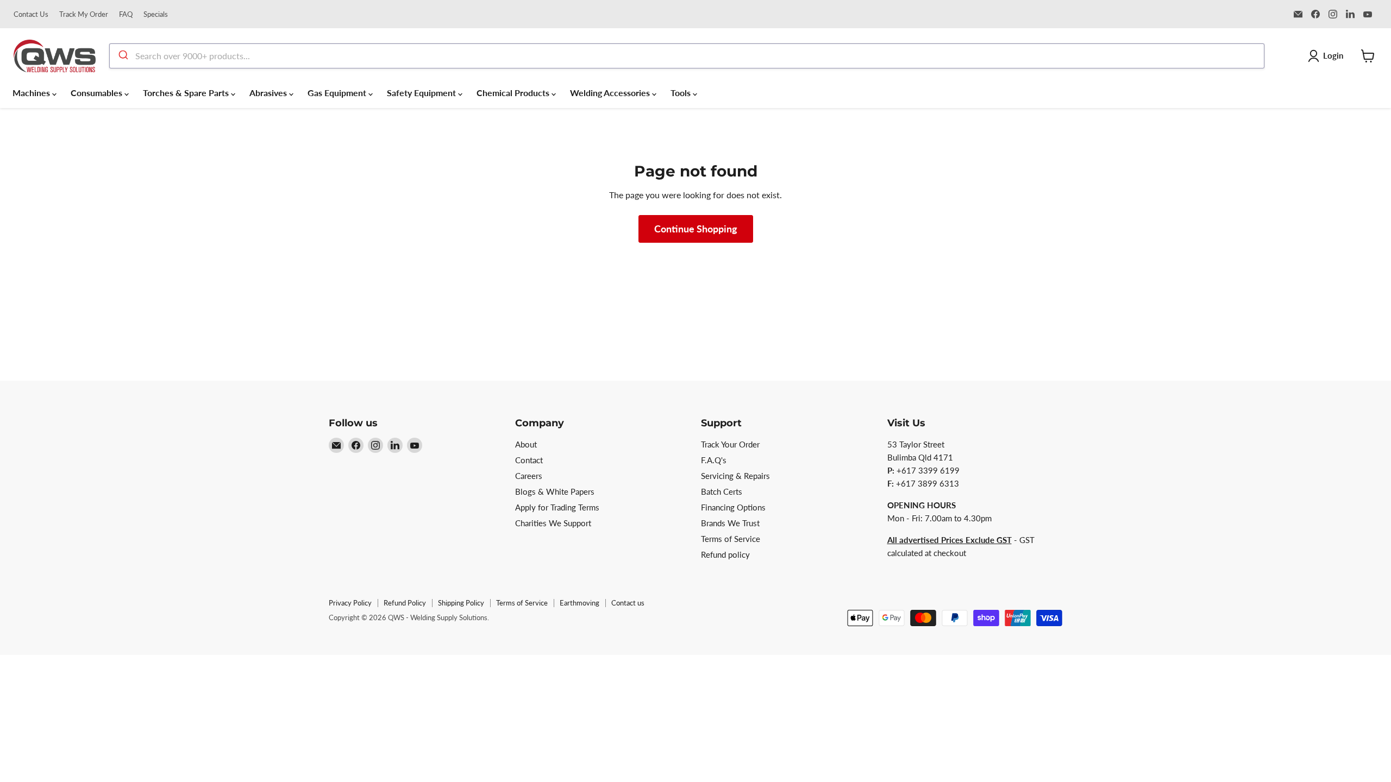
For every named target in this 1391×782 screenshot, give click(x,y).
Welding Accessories (611, 92)
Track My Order (83, 14)
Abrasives (269, 92)
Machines (32, 92)
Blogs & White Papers (554, 491)
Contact (529, 460)
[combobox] (686, 55)
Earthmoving (579, 602)
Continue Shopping (695, 229)
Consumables (97, 92)
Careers (528, 476)
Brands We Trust (730, 523)
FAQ (126, 14)
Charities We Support (553, 523)
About (526, 444)
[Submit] (122, 56)
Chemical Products (514, 92)
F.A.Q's (713, 460)
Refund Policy (405, 602)
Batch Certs (721, 491)
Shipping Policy (461, 602)
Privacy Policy (350, 602)
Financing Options (733, 507)
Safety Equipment (422, 92)
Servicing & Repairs (735, 476)
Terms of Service (730, 539)
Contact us (627, 602)
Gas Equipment (338, 92)
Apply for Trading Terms (557, 507)
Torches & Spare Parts (187, 92)
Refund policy (725, 554)
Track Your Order (730, 444)
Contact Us (31, 14)
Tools (682, 92)
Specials (155, 14)
